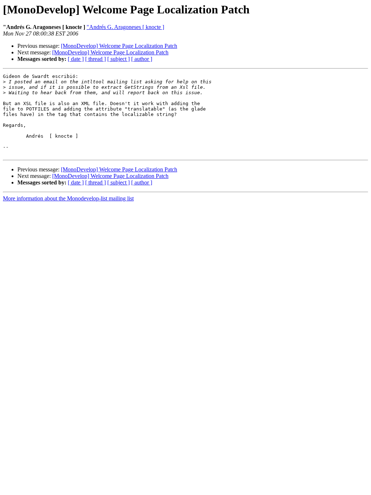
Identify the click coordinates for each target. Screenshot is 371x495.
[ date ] (76, 59)
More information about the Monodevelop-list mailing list (68, 198)
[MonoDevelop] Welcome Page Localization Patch (119, 46)
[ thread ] (95, 59)
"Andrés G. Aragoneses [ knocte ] (125, 27)
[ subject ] (118, 59)
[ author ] (141, 59)
